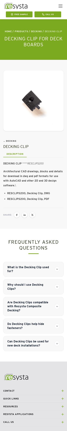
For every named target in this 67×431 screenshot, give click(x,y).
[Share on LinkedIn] (24, 215)
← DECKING (9, 141)
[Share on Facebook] (17, 215)
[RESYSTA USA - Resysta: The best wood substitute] (15, 6)
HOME (8, 31)
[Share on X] (32, 215)
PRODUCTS (21, 31)
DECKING (36, 31)
